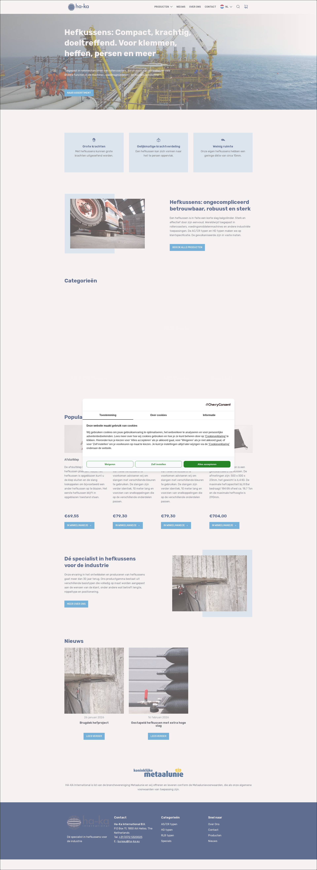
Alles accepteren (207, 464)
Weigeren (110, 464)
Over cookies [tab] (158, 415)
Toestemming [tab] (107, 415)
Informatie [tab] (209, 415)
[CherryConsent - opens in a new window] (218, 405)
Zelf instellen (158, 464)
